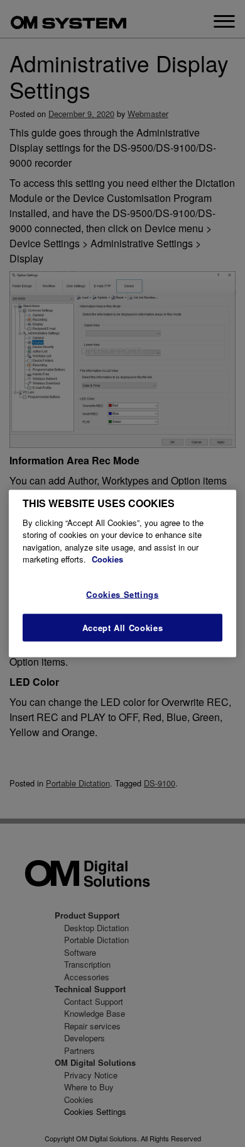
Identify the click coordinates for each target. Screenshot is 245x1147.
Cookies (107, 559)
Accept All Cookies (122, 628)
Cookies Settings (122, 594)
